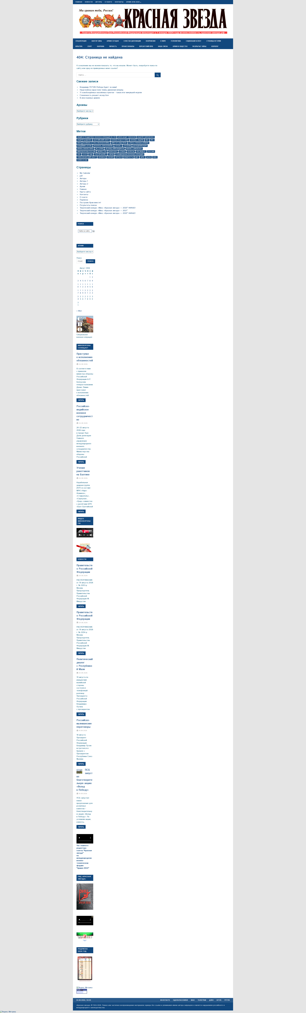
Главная (78, 2)
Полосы (130, 151)
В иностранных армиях (90, 98)
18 (80, 291)
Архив (82, 186)
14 (87, 285)
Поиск (79, 258)
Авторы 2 (84, 184)
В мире (163, 41)
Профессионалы (128, 46)
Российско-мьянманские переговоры (84, 724)
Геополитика (176, 41)
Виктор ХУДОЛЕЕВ (119, 143)
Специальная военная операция (129, 154)
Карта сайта (85, 192)
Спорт (89, 46)
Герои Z (118, 146)
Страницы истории (213, 41)
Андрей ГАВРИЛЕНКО (145, 137)
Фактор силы (96, 41)
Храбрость (128, 157)
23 (92, 291)
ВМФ (79, 143)
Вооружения (150, 41)
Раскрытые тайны (199, 46)
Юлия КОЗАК (82, 160)
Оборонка (100, 46)
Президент (141, 151)
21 (87, 291)
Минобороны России (86, 151)
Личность (113, 46)
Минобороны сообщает (84, 346)
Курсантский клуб (146, 46)
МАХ (192, 1000)
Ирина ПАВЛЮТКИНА (85, 149)
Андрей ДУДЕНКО (84, 140)
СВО (79, 154)
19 (82, 291)
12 (82, 285)
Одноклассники (180, 1000)
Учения (110, 157)
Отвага (122, 151)
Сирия (111, 154)
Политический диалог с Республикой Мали (84, 664)
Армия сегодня (113, 41)
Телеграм (202, 1000)
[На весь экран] (92, 535)
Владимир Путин (84, 146)
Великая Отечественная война (96, 143)
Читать (81, 400)
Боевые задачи (137, 140)
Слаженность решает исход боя (94, 95)
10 (78, 285)
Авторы (98, 2)
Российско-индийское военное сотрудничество (84, 413)
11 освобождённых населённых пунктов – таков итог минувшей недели (111, 92)
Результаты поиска (88, 205)
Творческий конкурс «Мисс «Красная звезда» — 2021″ (104, 210)
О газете (108, 2)
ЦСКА (149, 157)
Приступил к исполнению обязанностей (84, 357)
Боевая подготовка (119, 140)
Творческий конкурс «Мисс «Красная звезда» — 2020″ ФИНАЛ (107, 208)
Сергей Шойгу (101, 154)
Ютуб (219, 1000)
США (91, 154)
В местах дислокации (132, 41)
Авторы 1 (84, 181)
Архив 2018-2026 (133, 2)
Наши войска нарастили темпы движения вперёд (101, 90)
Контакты (119, 2)
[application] (84, 532)
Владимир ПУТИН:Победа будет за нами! (98, 87)
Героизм (127, 146)
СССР (85, 154)
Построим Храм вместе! (90, 202)
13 (85, 285)
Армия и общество (180, 46)
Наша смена (163, 46)
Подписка (84, 200)
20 (85, 291)
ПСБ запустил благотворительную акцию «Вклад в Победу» (84, 780)
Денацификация (140, 146)
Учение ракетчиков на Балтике (83, 471)
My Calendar (85, 173)
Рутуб (227, 1000)
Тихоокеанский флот (86, 157)
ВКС (152, 140)
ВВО (147, 140)
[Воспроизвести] (79, 535)
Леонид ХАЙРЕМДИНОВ (114, 149)
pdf (81, 176)
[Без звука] (91, 535)
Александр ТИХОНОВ (126, 137)
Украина (101, 157)
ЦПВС (143, 157)
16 (92, 285)
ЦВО (136, 157)
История (99, 149)
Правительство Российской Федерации (84, 569)
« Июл (79, 311)
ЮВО (155, 157)
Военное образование (103, 146)
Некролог (214, 46)
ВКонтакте (165, 1000)
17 (78, 291)
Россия (151, 151)
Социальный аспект (193, 41)
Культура (78, 46)
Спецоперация (80, 41)
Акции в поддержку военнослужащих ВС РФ (96, 137)
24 (78, 297)
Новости (89, 2)
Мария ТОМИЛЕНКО (134, 149)
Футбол (118, 157)
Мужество (102, 151)
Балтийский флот (101, 140)
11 (80, 285)
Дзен (211, 1000)
